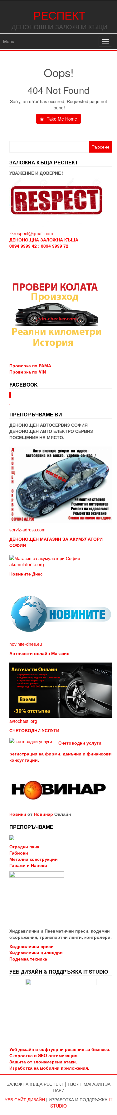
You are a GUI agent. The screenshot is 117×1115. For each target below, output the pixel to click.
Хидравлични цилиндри (36, 952)
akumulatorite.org (26, 564)
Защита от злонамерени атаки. (43, 1061)
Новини (17, 814)
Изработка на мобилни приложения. (49, 1068)
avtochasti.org (23, 721)
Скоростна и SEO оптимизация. (44, 1055)
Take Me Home (61, 119)
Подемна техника (28, 959)
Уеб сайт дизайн (25, 1099)
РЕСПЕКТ (59, 15)
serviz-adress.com (27, 529)
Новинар (43, 814)
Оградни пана (24, 846)
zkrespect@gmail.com (31, 233)
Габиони (18, 853)
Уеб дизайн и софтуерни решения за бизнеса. (59, 1049)
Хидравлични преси (31, 946)
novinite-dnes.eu (25, 644)
